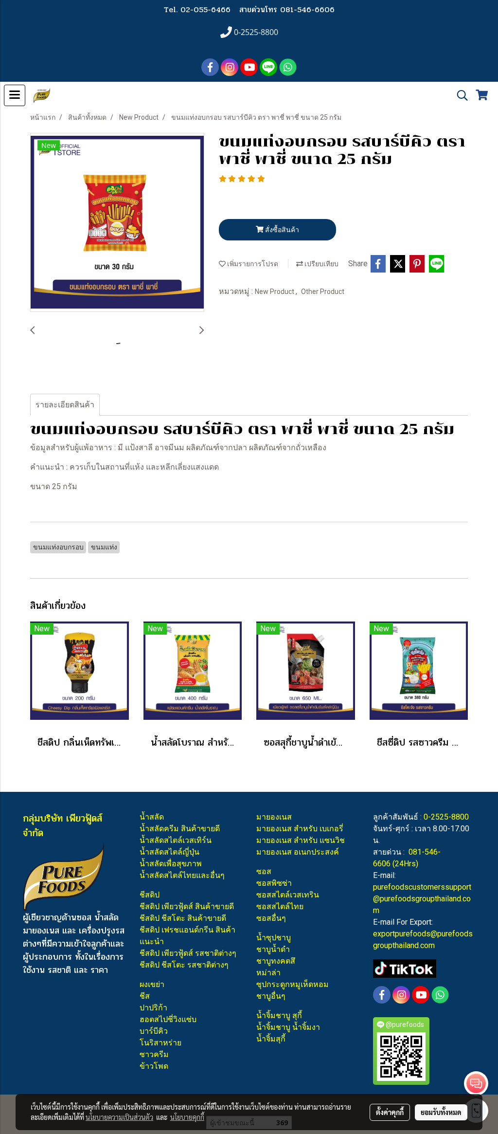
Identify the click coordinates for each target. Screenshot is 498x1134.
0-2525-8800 (446, 817)
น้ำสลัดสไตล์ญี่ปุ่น (169, 852)
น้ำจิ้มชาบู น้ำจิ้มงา (288, 1027)
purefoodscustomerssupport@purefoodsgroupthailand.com (422, 898)
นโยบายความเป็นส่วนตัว (119, 1117)
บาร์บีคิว (154, 1031)
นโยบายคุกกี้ (187, 1117)
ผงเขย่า (152, 984)
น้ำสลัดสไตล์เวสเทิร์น (176, 840)
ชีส (145, 996)
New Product (275, 291)
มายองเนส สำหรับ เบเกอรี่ (299, 828)
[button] (459, 95)
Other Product (322, 291)
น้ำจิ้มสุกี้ (270, 1038)
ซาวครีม (154, 1054)
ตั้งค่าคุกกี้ (390, 1112)
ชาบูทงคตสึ (275, 961)
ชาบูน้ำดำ (273, 949)
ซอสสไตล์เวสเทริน (287, 894)
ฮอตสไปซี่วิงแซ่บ (168, 1019)
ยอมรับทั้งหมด (441, 1112)
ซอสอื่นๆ (271, 918)
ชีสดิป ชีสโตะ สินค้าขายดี (183, 918)
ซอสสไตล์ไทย (279, 906)
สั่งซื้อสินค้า (281, 230)
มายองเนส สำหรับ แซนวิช (300, 840)
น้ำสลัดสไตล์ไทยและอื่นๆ (182, 875)
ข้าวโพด (154, 1066)
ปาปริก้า (153, 1007)
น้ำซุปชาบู (273, 937)
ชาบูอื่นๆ (270, 996)
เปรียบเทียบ (320, 264)
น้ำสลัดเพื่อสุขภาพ (171, 863)
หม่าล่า (268, 972)
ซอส (263, 871)
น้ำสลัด (152, 817)
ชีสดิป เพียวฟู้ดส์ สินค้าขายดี (187, 906)
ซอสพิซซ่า (274, 883)
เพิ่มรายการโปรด (252, 264)
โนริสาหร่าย (160, 1042)
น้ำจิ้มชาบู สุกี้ (279, 1015)
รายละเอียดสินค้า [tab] (65, 404)
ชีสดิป (150, 894)
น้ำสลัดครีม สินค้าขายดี (180, 828)
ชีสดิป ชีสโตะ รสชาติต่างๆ (184, 964)
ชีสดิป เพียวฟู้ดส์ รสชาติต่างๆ (188, 953)
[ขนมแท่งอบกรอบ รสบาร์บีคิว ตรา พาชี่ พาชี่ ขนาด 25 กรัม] (117, 222)
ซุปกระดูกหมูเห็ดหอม (292, 984)
